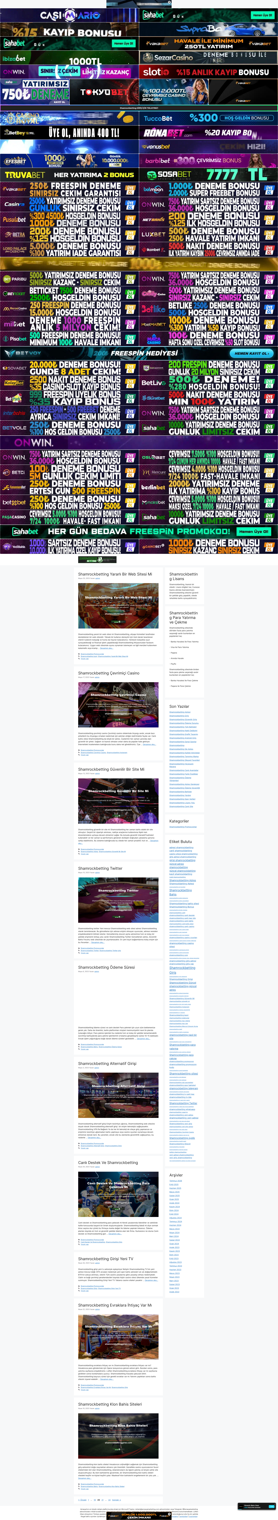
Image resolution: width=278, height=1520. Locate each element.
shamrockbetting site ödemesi (177, 1077)
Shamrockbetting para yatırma (182, 1046)
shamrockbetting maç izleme (179, 1021)
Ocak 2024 (174, 1244)
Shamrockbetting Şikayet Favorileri (184, 760)
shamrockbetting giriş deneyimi (178, 976)
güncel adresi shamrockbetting (178, 866)
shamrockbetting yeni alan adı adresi (179, 1121)
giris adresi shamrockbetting (182, 857)
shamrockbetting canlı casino (181, 926)
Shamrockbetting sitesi (183, 1073)
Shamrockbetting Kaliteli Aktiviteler (184, 753)
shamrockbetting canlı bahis (181, 921)
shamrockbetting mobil (175, 1029)
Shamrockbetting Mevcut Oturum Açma (183, 1026)
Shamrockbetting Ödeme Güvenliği (184, 788)
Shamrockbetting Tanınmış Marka (184, 756)
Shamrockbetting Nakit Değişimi (183, 731)
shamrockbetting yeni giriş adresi (181, 1126)
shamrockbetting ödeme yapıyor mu (179, 1135)
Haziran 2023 (175, 1270)
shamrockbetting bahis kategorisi (178, 898)
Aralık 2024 (174, 1203)
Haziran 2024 (175, 1225)
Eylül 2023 (174, 1258)
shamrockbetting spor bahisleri (182, 1085)
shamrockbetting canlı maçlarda (178, 932)
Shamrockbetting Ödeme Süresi (106, 967)
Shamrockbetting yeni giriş (180, 1124)
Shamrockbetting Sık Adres (181, 749)
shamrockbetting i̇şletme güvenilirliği (179, 1010)
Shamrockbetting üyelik (182, 1138)
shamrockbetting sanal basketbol (178, 1070)
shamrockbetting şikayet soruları (178, 1149)
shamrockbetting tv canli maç (181, 1094)
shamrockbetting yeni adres (181, 1115)
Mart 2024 (174, 1236)
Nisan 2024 (174, 1233)
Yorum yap (85, 659)
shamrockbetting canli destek (182, 915)
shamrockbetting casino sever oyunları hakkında (182, 940)
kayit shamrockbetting (180, 874)
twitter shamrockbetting (177, 1152)
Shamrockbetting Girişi (113, 1146)
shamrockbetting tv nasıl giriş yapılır (179, 1100)
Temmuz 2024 (175, 1221)
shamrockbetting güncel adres (183, 988)
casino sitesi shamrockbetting (183, 854)
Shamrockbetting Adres (89, 851)
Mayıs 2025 (174, 1192)
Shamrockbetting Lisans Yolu (182, 803)
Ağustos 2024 (175, 1218)
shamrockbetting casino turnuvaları (179, 952)
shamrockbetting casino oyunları (183, 937)
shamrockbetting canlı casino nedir (179, 929)
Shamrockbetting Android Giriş (182, 738)
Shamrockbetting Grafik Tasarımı (183, 734)
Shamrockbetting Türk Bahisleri (183, 727)
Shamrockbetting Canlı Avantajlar (183, 770)
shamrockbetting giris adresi (182, 961)
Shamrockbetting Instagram (117, 752)
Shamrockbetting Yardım (180, 795)
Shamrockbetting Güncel (182, 982)
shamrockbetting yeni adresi (183, 1118)
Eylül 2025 (173, 1184)
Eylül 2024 (174, 1214)
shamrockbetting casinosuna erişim (179, 950)
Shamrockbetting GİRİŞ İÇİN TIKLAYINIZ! (139, 108)
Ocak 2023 (174, 1288)
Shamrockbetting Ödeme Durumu (184, 723)
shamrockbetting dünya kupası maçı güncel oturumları (184, 958)
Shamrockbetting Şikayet (180, 1144)
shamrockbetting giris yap (181, 964)
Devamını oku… (106, 648)
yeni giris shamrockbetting (180, 1158)
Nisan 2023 (174, 1277)
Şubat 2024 (174, 1240)
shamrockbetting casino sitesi (181, 945)
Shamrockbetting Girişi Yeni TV (105, 1258)
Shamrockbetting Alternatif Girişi (107, 1063)
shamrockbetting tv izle (180, 1097)
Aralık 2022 (174, 1292)
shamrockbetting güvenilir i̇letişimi (179, 996)
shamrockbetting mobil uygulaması (179, 1032)
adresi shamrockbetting (181, 847)
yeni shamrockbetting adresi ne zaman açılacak (182, 1160)
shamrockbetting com (178, 955)
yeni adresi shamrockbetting (181, 1155)
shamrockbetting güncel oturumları (179, 993)
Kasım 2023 (174, 1251)
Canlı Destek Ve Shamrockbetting (108, 1162)
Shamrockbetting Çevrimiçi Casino (108, 673)
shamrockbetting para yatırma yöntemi (180, 1052)
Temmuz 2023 (175, 1266)
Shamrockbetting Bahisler (180, 792)
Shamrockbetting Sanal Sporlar (182, 742)
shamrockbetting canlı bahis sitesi (181, 924)
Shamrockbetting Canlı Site (181, 806)
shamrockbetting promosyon (181, 1061)
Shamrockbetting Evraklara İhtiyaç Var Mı (115, 1305)
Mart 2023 (174, 1281)
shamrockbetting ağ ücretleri (177, 887)
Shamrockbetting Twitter (100, 868)
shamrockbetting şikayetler (177, 1147)
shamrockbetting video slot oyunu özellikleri (181, 1106)
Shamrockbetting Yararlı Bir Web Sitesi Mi (115, 574)
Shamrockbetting (176, 745)
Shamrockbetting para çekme (181, 1057)
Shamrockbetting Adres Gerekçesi (184, 784)
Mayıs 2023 (174, 1273)
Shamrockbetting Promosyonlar (92, 654)
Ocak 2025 (174, 1199)
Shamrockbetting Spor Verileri (182, 799)
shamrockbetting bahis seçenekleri (179, 901)
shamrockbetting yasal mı (178, 1112)
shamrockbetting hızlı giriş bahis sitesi (180, 1004)
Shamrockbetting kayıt (89, 656)
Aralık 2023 (174, 1247)
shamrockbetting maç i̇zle (178, 1023)
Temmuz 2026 (175, 1181)
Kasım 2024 (174, 1207)
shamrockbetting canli (177, 913)
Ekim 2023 (174, 1255)
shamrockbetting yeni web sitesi (178, 1129)
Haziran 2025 (175, 1188)
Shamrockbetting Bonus (181, 907)
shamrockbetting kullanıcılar (179, 1018)
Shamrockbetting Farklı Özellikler (183, 774)
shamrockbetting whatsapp (182, 1109)
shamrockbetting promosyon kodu (183, 1065)
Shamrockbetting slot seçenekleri (181, 1082)
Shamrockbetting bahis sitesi (184, 903)
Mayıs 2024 (174, 1229)
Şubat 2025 (174, 1196)
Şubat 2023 (174, 1284)
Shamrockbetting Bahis (89, 1047)
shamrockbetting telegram (183, 1088)
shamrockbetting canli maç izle (182, 918)
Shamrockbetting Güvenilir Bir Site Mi (111, 769)
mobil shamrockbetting (177, 877)
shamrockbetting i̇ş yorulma (177, 1012)
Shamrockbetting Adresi (179, 712)
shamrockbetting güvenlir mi (179, 1001)
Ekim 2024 (174, 1210)
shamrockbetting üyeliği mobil (177, 1141)
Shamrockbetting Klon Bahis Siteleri (110, 1404)
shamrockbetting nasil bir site (183, 1037)
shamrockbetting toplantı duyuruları (179, 1091)
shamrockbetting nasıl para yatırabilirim (180, 1041)
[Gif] (139, 264)
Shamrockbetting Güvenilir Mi (181, 998)
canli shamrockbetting (180, 850)
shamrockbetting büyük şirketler (178, 910)
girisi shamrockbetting (182, 860)
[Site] (69, 189)
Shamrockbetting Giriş (114, 1242)
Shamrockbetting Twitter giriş (110, 950)
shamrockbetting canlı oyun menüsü (179, 935)
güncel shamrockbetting (182, 870)
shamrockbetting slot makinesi (177, 1080)
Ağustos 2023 (175, 1262)
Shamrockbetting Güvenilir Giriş (183, 719)
